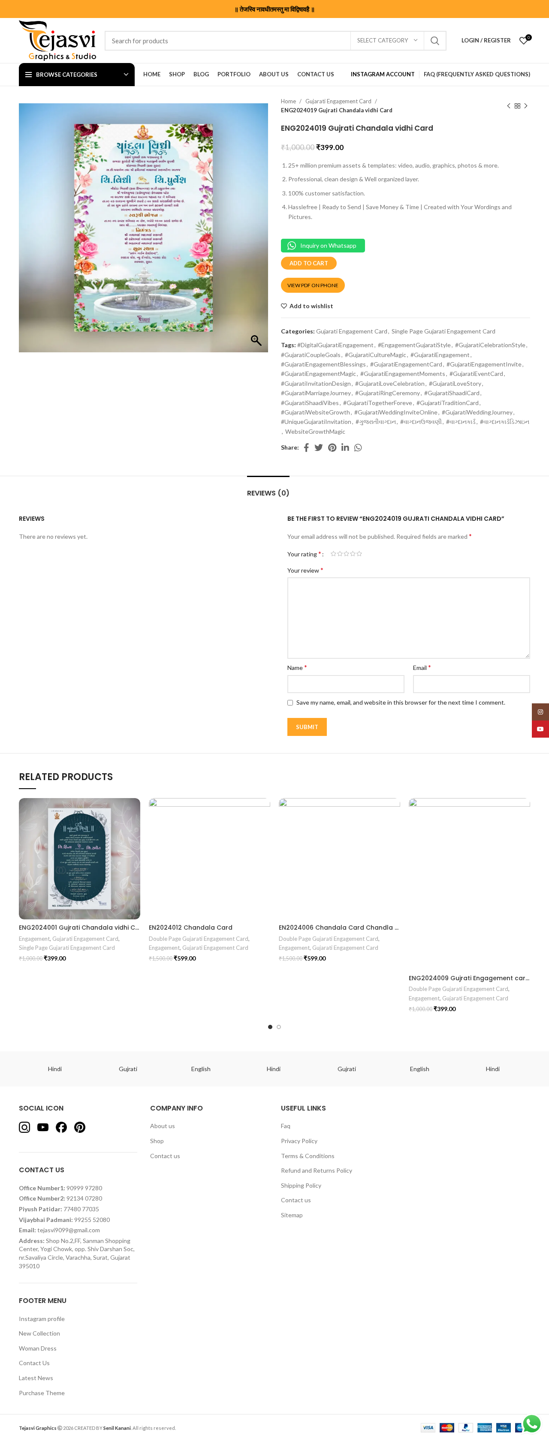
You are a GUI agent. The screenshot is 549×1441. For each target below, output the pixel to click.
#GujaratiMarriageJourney (316, 392)
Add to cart (309, 263)
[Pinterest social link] (332, 447)
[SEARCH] (435, 41)
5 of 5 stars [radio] (359, 554)
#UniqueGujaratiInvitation (316, 421)
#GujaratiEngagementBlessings (323, 364)
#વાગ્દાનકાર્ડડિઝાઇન (504, 421)
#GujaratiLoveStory (455, 383)
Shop (157, 1140)
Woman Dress (38, 1348)
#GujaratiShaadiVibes (310, 402)
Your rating (304, 553)
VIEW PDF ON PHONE (312, 285)
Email (422, 667)
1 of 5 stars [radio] (333, 554)
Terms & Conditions (308, 1155)
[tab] (268, 489)
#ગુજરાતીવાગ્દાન (376, 421)
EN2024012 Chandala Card (190, 927)
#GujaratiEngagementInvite (484, 364)
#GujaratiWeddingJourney (477, 412)
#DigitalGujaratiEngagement (335, 344)
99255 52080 (92, 1219)
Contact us (165, 1155)
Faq (285, 1125)
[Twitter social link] (319, 447)
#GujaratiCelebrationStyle (490, 344)
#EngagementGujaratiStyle (414, 344)
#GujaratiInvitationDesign (316, 383)
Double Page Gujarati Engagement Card (198, 938)
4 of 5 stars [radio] (353, 554)
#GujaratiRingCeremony (387, 392)
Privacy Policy (299, 1140)
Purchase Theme (42, 1392)
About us (162, 1125)
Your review (305, 570)
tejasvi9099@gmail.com (68, 1230)
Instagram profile (42, 1318)
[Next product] (526, 106)
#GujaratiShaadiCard (452, 392)
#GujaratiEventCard (476, 373)
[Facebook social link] (306, 447)
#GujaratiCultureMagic (375, 354)
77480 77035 (81, 1209)
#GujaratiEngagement (440, 354)
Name (297, 667)
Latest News (36, 1377)
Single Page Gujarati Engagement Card (443, 331)
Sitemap (292, 1215)
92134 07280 (84, 1198)
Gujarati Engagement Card (339, 101)
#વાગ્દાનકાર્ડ (461, 421)
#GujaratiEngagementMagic (318, 373)
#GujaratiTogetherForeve (377, 402)
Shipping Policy (301, 1185)
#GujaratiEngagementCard (406, 364)
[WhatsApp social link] (358, 447)
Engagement (34, 938)
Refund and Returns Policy (316, 1170)
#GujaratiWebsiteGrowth (315, 412)
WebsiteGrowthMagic (315, 431)
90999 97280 (84, 1188)
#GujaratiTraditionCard (447, 402)
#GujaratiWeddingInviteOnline (395, 412)
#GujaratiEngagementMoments (402, 373)
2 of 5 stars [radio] (340, 554)
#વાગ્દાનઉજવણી (421, 421)
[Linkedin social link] (345, 447)
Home (289, 101)
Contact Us (34, 1362)
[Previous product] (508, 106)
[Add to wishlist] (138, 808)
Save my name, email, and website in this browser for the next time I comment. (400, 702)
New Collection (39, 1333)
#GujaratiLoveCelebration (390, 383)
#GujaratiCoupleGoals (311, 354)
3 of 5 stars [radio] (346, 554)
